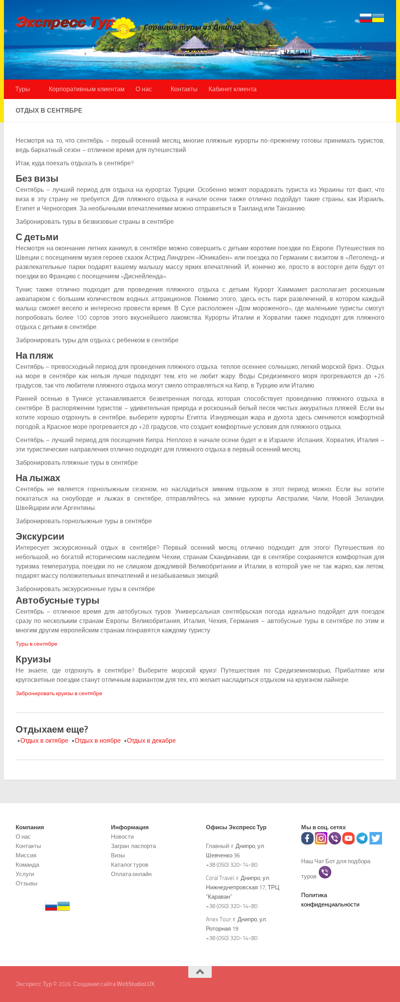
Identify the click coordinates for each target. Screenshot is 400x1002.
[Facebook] (307, 842)
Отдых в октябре (44, 740)
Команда (27, 864)
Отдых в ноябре (98, 740)
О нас (144, 89)
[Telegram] (362, 842)
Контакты (184, 89)
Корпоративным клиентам (87, 89)
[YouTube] (348, 842)
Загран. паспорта (133, 846)
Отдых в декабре (151, 740)
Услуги (25, 874)
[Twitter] (376, 842)
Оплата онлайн (131, 874)
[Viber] (335, 842)
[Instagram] (321, 842)
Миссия (26, 855)
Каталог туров (129, 864)
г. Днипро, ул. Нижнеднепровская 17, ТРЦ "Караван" (242, 887)
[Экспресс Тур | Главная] (76, 27)
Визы (118, 855)
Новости (122, 836)
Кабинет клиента (233, 89)
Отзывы (27, 883)
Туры (22, 89)
